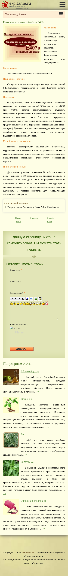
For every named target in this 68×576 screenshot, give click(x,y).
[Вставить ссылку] (31, 299)
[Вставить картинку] (35, 299)
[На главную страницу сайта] (16, 8)
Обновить (19, 332)
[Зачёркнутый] (19, 299)
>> (38, 392)
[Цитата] (40, 299)
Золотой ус (27, 462)
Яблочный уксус (30, 371)
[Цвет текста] (27, 299)
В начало (34, 218)
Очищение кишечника (33, 501)
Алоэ (23, 434)
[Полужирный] (12, 299)
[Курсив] (16, 299)
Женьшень (27, 399)
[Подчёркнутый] (23, 299)
